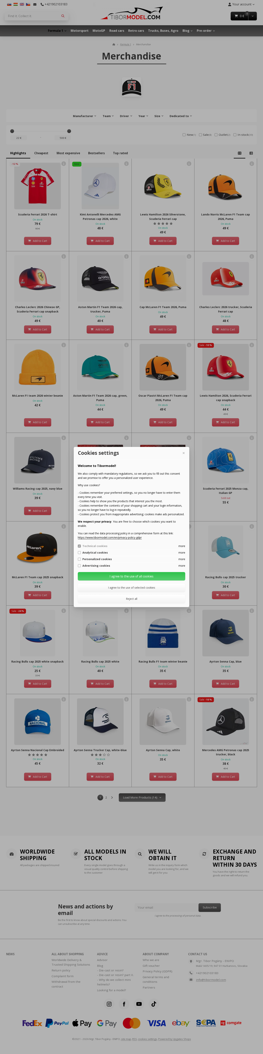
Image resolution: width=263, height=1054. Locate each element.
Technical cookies (94, 546)
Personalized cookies (97, 559)
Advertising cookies (96, 565)
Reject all (131, 599)
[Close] (183, 453)
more (181, 546)
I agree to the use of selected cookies (131, 587)
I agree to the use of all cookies (131, 576)
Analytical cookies (95, 552)
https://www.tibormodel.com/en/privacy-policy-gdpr (110, 537)
